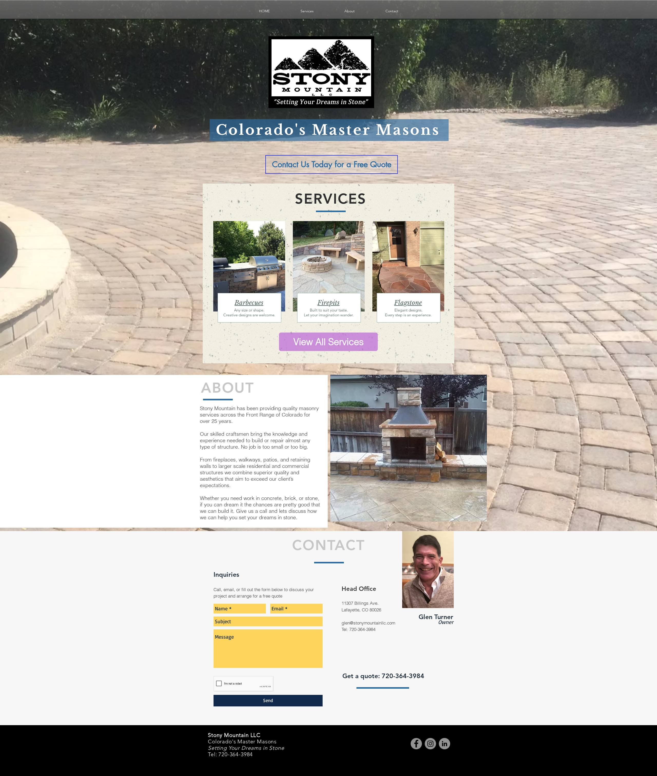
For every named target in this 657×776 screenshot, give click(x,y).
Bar (240, 302)
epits (333, 302)
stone (414, 302)
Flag (400, 302)
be (249, 302)
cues (257, 302)
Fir (321, 302)
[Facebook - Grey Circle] (416, 743)
